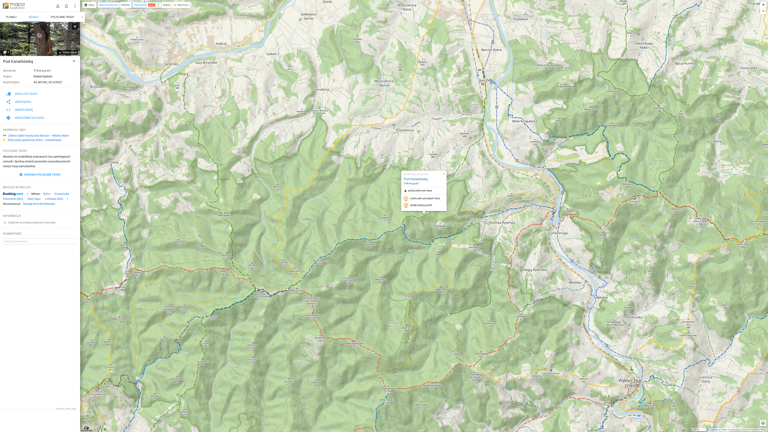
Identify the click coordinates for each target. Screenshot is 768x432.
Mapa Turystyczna (730, 429)
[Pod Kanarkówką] (40, 39)
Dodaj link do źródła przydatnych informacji (31, 222)
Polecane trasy (62, 17)
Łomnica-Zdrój (54, 198)
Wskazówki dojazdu (29, 117)
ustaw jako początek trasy (425, 198)
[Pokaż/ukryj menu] (75, 6)
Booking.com (13, 194)
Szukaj (34, 17)
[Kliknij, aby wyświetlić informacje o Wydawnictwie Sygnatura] (87, 429)
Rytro (46, 193)
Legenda (714, 429)
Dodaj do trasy (26, 93)
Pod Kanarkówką (416, 179)
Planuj (11, 17)
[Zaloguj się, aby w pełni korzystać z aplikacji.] (74, 61)
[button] (111, 163)
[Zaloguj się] (58, 6)
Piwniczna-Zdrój (13, 198)
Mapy (91, 5)
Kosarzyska (62, 193)
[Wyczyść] (75, 26)
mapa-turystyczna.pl (13, 6)
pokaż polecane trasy (420, 190)
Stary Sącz (34, 198)
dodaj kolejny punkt (421, 205)
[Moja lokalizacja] (763, 423)
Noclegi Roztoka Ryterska (39, 203)
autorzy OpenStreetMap (754, 429)
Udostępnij (23, 101)
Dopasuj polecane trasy (42, 174)
